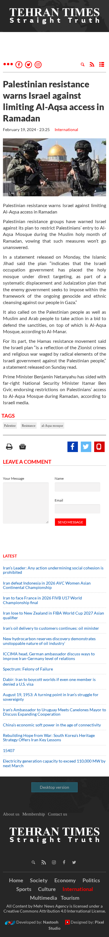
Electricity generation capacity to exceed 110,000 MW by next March (54, 763)
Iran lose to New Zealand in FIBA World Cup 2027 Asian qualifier (53, 615)
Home (16, 880)
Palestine (10, 425)
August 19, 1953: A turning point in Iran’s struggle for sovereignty (51, 696)
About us (11, 814)
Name (59, 478)
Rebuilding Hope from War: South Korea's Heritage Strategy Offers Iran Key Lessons (49, 737)
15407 (9, 750)
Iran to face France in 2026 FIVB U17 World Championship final (42, 600)
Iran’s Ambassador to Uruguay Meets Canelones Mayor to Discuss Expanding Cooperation (54, 712)
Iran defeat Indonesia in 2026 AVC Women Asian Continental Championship (47, 585)
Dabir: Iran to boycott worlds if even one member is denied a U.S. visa (49, 681)
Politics (91, 880)
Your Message (13, 478)
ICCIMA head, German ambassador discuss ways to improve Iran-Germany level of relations (49, 656)
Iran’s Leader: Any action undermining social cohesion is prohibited (53, 570)
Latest (10, 555)
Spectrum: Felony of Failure (28, 668)
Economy (65, 880)
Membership (33, 814)
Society (39, 880)
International (66, 129)
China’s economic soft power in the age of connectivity (52, 724)
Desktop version (54, 787)
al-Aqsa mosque (52, 425)
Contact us (57, 814)
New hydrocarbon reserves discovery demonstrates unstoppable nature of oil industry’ (49, 640)
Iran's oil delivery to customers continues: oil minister (51, 628)
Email (59, 500)
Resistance (28, 425)
